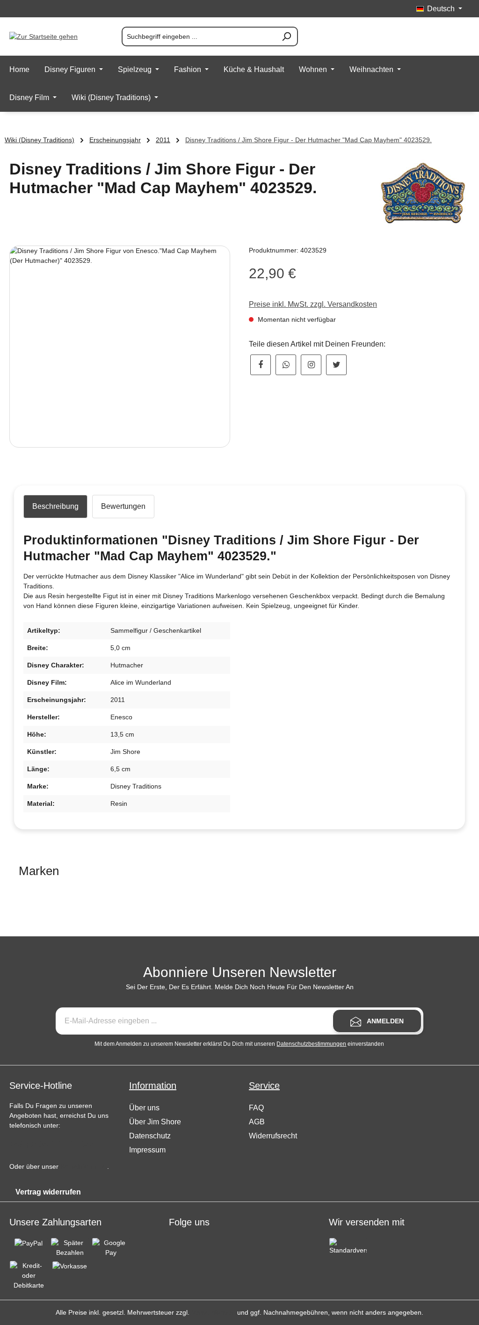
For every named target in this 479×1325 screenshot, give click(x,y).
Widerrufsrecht (273, 1136)
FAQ (256, 1108)
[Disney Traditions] (423, 193)
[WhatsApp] (286, 365)
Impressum (147, 1150)
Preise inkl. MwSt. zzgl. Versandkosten (313, 304)
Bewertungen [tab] (123, 506)
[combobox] (199, 36)
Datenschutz (150, 1136)
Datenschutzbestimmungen (311, 1044)
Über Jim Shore (155, 1122)
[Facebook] (260, 365)
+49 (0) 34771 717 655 (52, 1144)
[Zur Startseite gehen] (56, 36)
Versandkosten (213, 1312)
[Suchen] (287, 36)
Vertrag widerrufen (48, 1192)
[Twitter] (336, 365)
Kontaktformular (83, 1166)
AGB (257, 1122)
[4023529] (120, 346)
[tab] (55, 506)
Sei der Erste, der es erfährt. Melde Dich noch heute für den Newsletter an (240, 987)
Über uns (144, 1108)
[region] (120, 347)
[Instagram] (311, 365)
